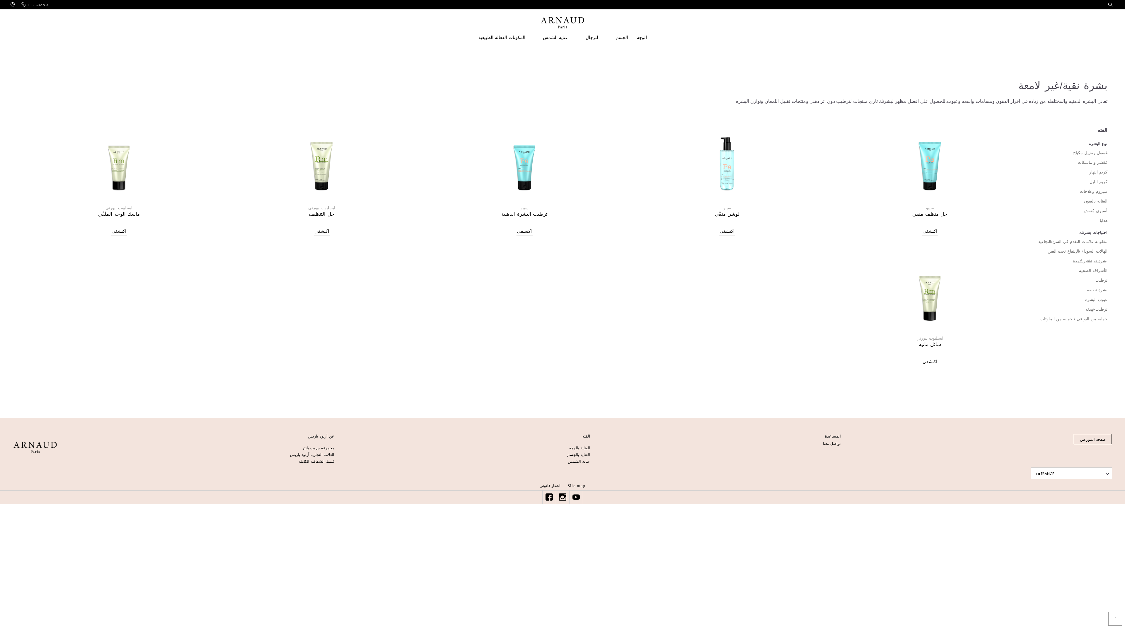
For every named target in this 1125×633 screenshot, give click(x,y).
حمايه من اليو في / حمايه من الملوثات (1073, 318)
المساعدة (833, 436)
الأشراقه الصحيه (1093, 270)
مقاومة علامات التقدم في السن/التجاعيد (1072, 241)
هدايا (1103, 220)
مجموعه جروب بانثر (318, 447)
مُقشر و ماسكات (1092, 162)
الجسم (622, 37)
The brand (37, 5)
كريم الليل (1098, 181)
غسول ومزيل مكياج (1090, 152)
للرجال (592, 37)
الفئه (586, 436)
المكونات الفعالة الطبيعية (501, 37)
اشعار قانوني (550, 485)
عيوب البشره (1096, 299)
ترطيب (1101, 280)
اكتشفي (930, 231)
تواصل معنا (832, 443)
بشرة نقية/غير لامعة (1090, 260)
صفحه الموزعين (1093, 439)
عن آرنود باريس (321, 436)
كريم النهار (1098, 172)
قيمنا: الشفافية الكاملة (316, 461)
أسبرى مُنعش (1095, 210)
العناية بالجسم (578, 454)
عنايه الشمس (555, 37)
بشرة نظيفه (1097, 289)
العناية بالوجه (579, 447)
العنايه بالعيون (1095, 201)
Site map (576, 485)
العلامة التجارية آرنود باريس (312, 454)
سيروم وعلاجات (1093, 191)
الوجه (642, 37)
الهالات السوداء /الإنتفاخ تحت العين (1077, 251)
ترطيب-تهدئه (1096, 309)
